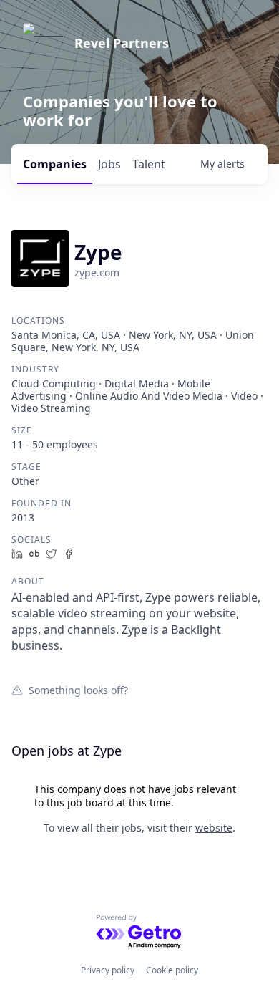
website (213, 827)
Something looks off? (78, 689)
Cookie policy (172, 970)
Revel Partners (121, 43)
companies (55, 164)
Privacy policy (107, 970)
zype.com (96, 272)
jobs (109, 164)
